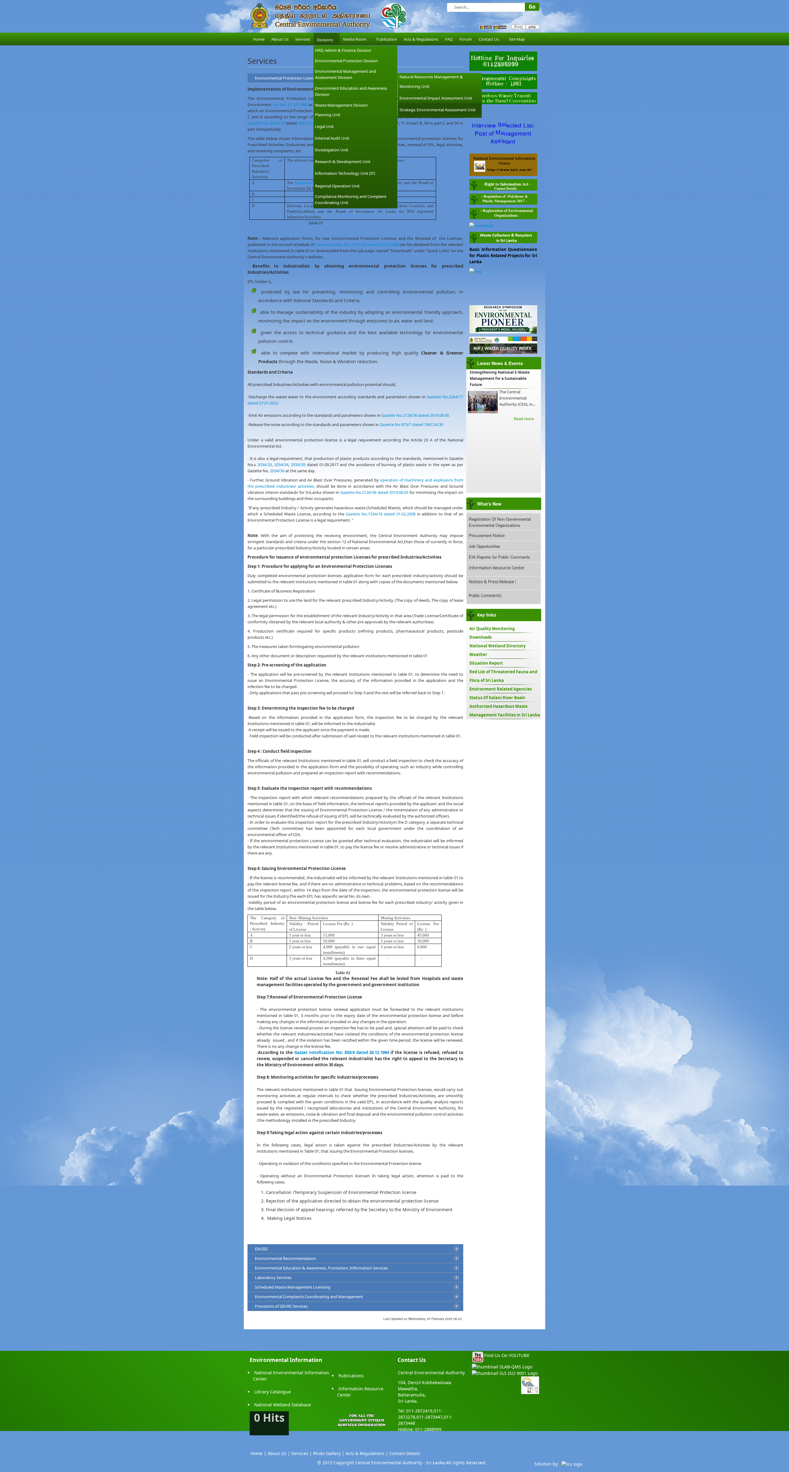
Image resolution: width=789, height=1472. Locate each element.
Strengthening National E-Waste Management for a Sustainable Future (499, 378)
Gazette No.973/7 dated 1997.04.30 (411, 424)
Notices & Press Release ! (492, 581)
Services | (301, 1453)
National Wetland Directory (497, 646)
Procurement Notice (487, 535)
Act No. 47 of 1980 (290, 104)
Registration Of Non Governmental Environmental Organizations (500, 522)
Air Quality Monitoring (492, 628)
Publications (351, 1376)
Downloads (480, 637)
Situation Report (486, 663)
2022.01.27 (307, 123)
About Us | (279, 1453)
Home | (258, 1453)
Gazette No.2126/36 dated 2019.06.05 (415, 415)
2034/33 (264, 464)
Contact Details (404, 1453)
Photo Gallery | (328, 1453)
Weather (478, 654)
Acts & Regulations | (366, 1453)
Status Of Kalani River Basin (497, 697)
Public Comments (485, 595)
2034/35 (298, 464)
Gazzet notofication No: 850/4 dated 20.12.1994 (341, 1052)
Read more (524, 418)
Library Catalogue (272, 1392)
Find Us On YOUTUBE (506, 1355)
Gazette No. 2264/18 (266, 123)
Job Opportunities (484, 546)
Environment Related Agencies (500, 689)
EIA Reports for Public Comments (499, 557)
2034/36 (277, 471)
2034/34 (281, 464)
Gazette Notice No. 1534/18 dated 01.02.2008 (357, 244)
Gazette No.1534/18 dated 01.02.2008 (380, 514)
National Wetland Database (282, 1405)
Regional (302, 182)
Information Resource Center (497, 568)
